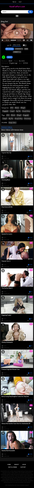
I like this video (8, 45)
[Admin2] (4, 57)
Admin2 (9, 57)
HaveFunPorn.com (12, 485)
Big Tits (18, 111)
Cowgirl (12, 111)
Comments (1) (17, 52)
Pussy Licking (26, 111)
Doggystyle (5, 111)
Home (9, 464)
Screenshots (19, 49)
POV (12, 108)
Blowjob (23, 108)
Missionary (27, 118)
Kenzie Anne (12, 122)
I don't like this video (10, 45)
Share (26, 49)
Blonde (17, 108)
